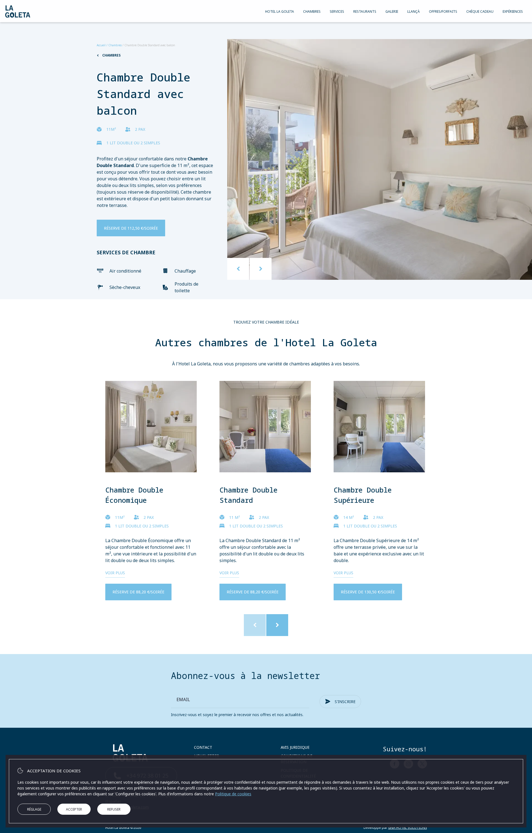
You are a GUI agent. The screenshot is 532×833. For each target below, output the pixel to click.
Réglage (34, 809)
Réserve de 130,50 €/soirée (368, 591)
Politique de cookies (233, 793)
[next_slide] (261, 269)
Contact (203, 747)
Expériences (513, 11)
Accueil (101, 45)
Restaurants (364, 11)
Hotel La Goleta (279, 11)
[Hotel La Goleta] (17, 11)
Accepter (74, 809)
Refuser (114, 809)
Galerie (391, 11)
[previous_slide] (238, 269)
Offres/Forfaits (443, 11)
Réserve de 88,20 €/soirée (138, 591)
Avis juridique (295, 747)
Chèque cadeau (479, 11)
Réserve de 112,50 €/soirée (131, 228)
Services (337, 11)
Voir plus (115, 572)
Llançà (413, 11)
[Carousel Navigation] (249, 269)
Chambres (312, 11)
